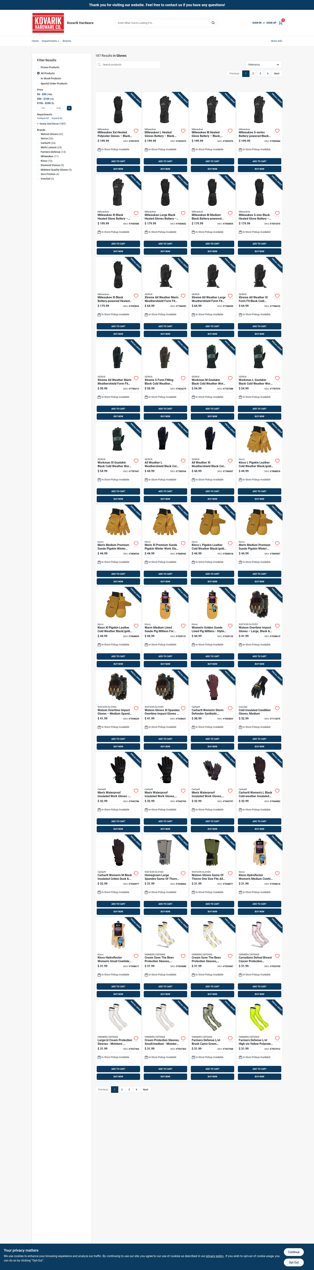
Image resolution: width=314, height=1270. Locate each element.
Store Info (276, 40)
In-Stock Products (51, 78)
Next (276, 73)
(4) (50, 174)
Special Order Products (54, 83)
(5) (52, 165)
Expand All (57, 118)
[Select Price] (69, 108)
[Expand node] (38, 123)
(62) (52, 134)
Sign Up (271, 22)
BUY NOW (118, 169)
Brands (67, 40)
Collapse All (43, 118)
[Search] (213, 23)
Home (35, 40)
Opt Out (294, 1262)
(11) (50, 156)
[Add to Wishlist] (136, 131)
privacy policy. (215, 1256)
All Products (48, 73)
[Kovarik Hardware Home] (48, 22)
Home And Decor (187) (53, 123)
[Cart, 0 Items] (280, 23)
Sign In (256, 22)
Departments (49, 40)
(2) (47, 178)
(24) (48, 143)
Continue (293, 1252)
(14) (53, 151)
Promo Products (50, 67)
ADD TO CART (118, 161)
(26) (47, 138)
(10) (47, 160)
